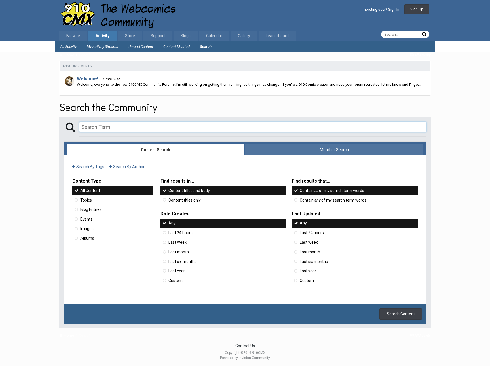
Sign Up (416, 9)
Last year (176, 271)
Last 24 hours (180, 232)
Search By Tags (89, 166)
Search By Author (128, 166)
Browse (73, 35)
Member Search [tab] (334, 149)
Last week (177, 242)
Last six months (182, 261)
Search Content (401, 314)
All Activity (68, 46)
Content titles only (184, 200)
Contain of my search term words (332, 190)
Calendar (214, 35)
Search (206, 46)
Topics (86, 200)
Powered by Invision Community (245, 358)
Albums (87, 238)
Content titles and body (189, 190)
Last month (178, 252)
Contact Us (245, 346)
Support (158, 35)
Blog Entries (91, 209)
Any (172, 223)
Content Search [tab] (155, 149)
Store (130, 35)
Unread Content (140, 46)
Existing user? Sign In (382, 9)
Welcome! (87, 78)
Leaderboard (277, 35)
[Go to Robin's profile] (69, 81)
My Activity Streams (102, 46)
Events (86, 219)
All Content (90, 190)
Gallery (244, 35)
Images (87, 228)
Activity (102, 35)
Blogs (186, 35)
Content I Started (176, 46)
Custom (175, 280)
